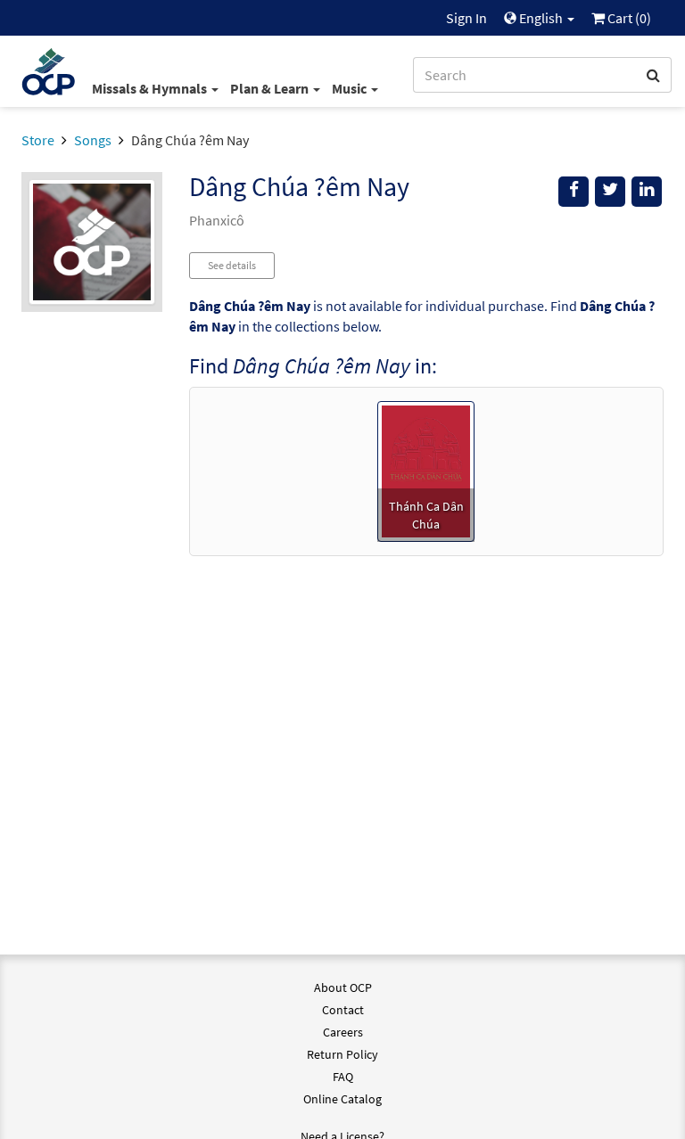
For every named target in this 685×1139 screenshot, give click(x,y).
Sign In (466, 18)
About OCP (343, 987)
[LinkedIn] (646, 191)
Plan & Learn (270, 88)
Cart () (628, 18)
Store (37, 140)
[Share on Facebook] (573, 191)
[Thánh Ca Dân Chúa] (426, 470)
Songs (92, 140)
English (540, 18)
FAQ (343, 1077)
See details (232, 265)
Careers (343, 1032)
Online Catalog (342, 1099)
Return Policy (342, 1054)
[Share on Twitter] (610, 191)
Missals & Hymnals (151, 88)
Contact (343, 1010)
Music (350, 88)
